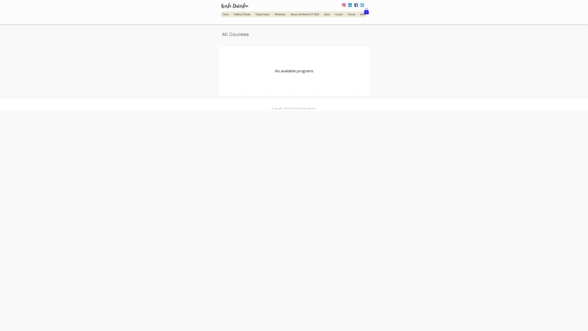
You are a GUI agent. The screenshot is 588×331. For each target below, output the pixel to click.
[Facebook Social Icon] (356, 5)
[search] (344, 5)
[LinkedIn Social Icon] (350, 5)
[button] (366, 11)
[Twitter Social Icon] (362, 5)
